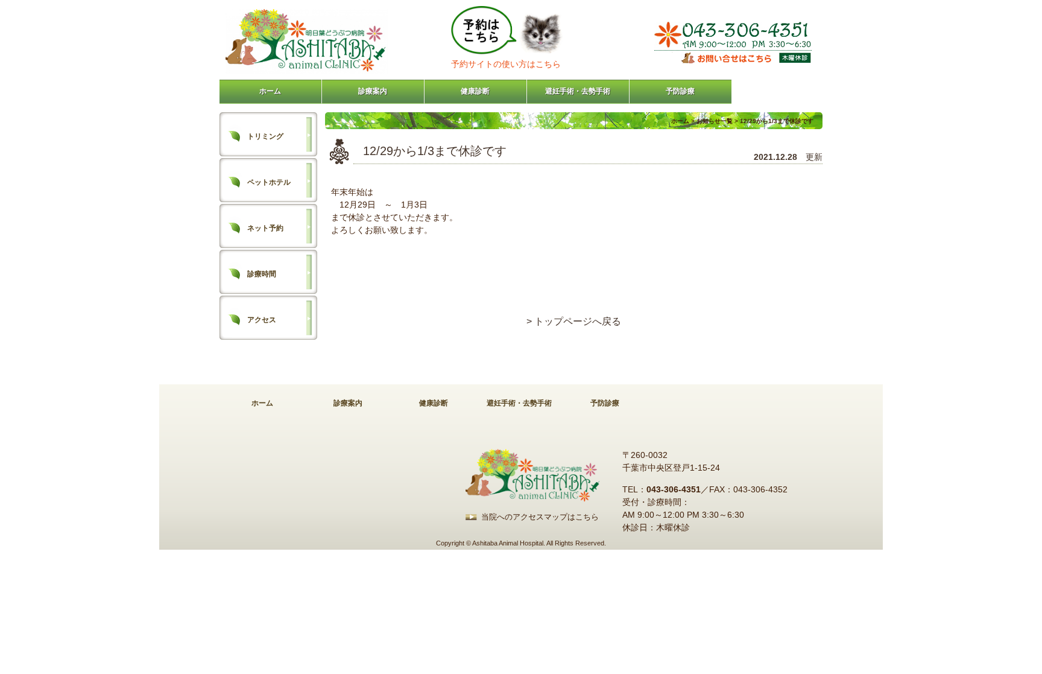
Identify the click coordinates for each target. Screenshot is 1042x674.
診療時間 (261, 274)
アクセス (261, 320)
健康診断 (475, 91)
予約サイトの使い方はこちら (506, 64)
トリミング (265, 136)
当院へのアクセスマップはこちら (540, 516)
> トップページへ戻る (573, 321)
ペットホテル (269, 182)
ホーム (270, 91)
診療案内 (372, 91)
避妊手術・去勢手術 (577, 91)
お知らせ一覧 (714, 121)
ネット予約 (265, 228)
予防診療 (680, 91)
